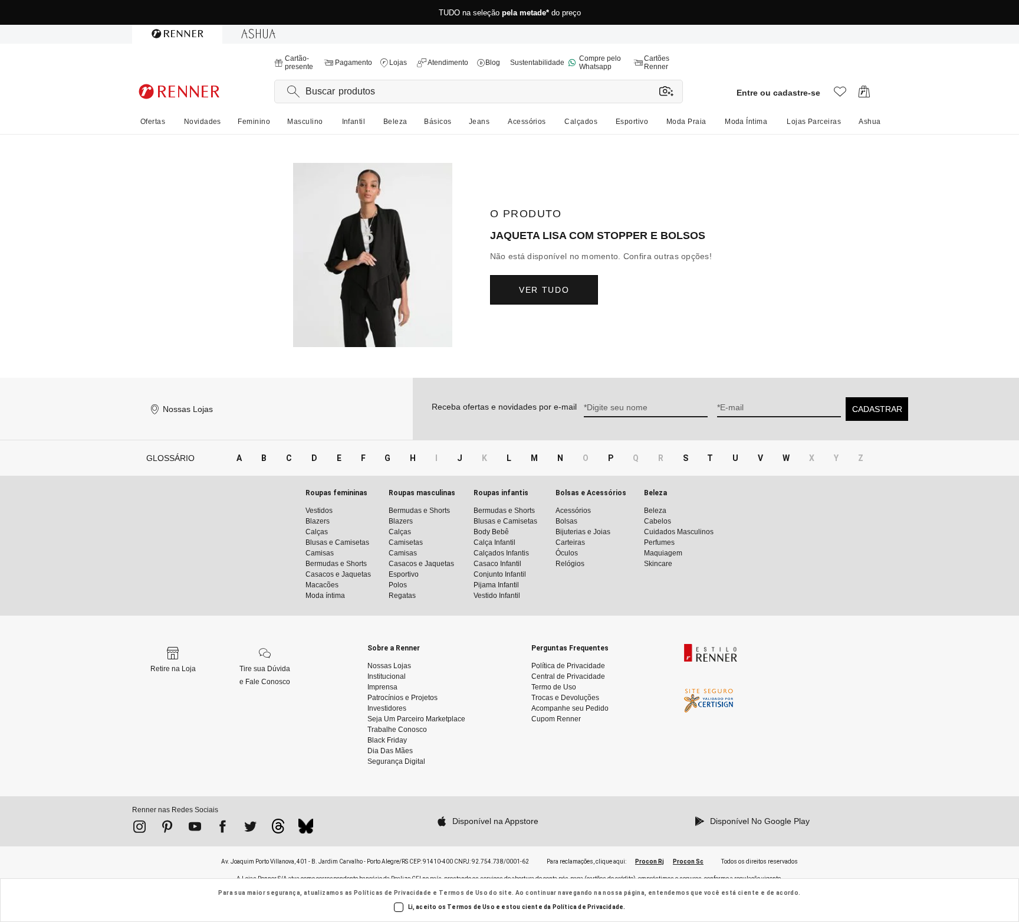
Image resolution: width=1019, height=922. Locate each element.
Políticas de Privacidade (393, 893)
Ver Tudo (544, 290)
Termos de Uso (463, 893)
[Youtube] (195, 829)
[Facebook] (222, 829)
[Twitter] (250, 829)
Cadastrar (877, 409)
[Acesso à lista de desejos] (840, 95)
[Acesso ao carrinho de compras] (864, 95)
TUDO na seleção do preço (510, 12)
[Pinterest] (167, 829)
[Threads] (278, 829)
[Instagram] (139, 829)
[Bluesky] (305, 829)
